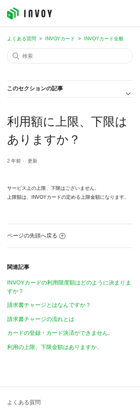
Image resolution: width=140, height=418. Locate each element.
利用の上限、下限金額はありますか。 (54, 347)
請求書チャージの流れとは (40, 319)
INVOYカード (60, 38)
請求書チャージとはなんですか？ (49, 305)
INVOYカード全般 (104, 38)
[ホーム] (29, 18)
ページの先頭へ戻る (32, 235)
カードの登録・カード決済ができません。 (60, 333)
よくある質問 (21, 38)
